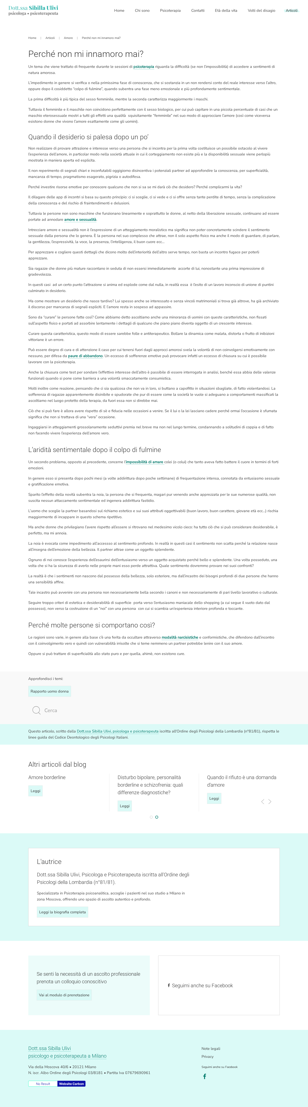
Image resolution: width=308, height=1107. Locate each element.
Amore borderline (46, 777)
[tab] (151, 817)
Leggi (35, 790)
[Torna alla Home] (33, 10)
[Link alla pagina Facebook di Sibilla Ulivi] (205, 1076)
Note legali (211, 1048)
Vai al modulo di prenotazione (64, 995)
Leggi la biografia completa (62, 912)
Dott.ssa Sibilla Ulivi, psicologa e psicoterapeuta (118, 731)
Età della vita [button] (226, 10)
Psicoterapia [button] (170, 10)
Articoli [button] (292, 10)
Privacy (208, 1056)
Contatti (197, 10)
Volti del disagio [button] (261, 10)
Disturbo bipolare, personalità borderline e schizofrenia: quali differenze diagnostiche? (150, 784)
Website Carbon (71, 1084)
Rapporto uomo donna (50, 691)
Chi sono (142, 10)
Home (119, 10)
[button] (262, 801)
